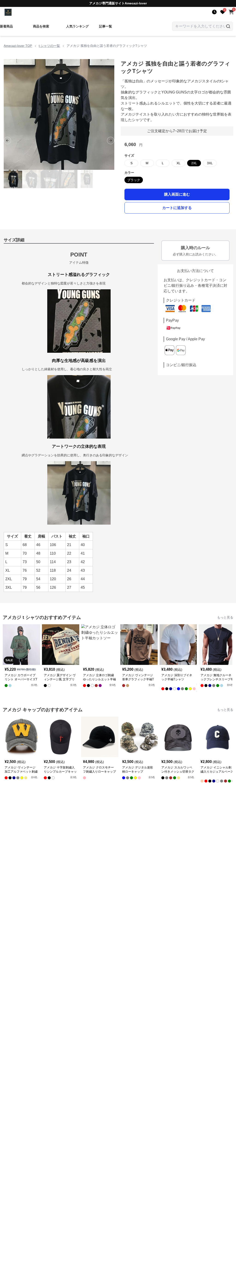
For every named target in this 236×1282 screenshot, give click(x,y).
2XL (194, 163)
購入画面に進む (177, 194)
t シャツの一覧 (49, 46)
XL (178, 163)
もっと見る (225, 617)
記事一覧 (105, 26)
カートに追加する (177, 208)
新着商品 (6, 26)
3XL (210, 163)
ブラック (133, 180)
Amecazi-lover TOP (18, 46)
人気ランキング (77, 26)
